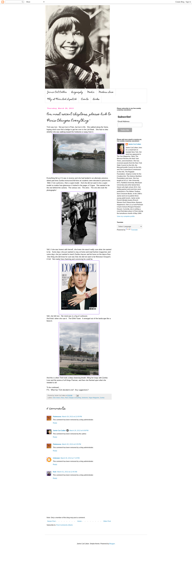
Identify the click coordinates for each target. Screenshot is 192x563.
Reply (55, 423)
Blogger (112, 544)
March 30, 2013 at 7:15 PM (70, 458)
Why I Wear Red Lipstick (62, 99)
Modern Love (106, 92)
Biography (77, 92)
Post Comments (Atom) (64, 525)
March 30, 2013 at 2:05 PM (71, 444)
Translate (134, 230)
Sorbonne (85, 397)
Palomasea (57, 416)
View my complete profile (126, 216)
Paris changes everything (73, 397)
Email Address (123, 121)
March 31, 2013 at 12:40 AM (67, 472)
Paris (62, 397)
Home (79, 521)
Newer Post (51, 521)
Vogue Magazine (94, 397)
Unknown (56, 458)
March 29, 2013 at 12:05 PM (72, 416)
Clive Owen (56, 397)
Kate (54, 472)
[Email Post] (76, 395)
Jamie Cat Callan (57, 92)
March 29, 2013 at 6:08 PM (78, 430)
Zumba (102, 397)
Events (85, 99)
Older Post (107, 521)
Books (96, 99)
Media (90, 92)
